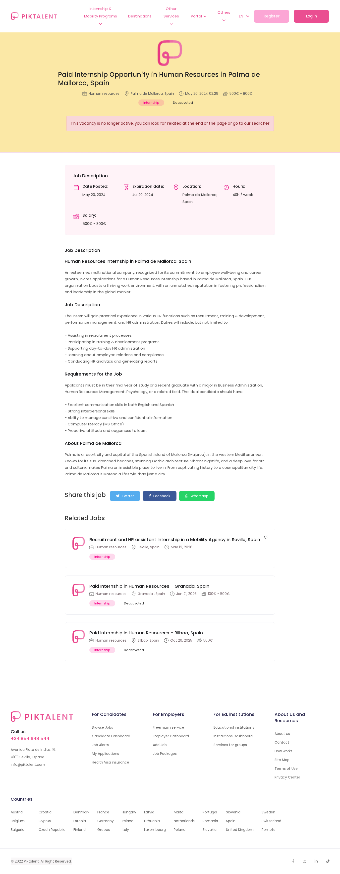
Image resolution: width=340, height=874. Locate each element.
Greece (103, 829)
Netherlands (184, 820)
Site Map (282, 759)
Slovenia (233, 812)
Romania (210, 820)
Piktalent (31, 861)
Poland (179, 829)
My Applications (105, 753)
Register (272, 16)
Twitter (127, 495)
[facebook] (293, 861)
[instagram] (304, 861)
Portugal (210, 812)
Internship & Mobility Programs (100, 12)
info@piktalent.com (28, 764)
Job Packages (165, 753)
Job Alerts (100, 744)
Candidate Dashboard (111, 736)
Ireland (127, 820)
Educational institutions (234, 727)
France (103, 812)
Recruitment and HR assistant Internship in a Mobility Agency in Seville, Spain (174, 539)
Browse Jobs (102, 727)
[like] (266, 537)
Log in (311, 16)
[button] (241, 16)
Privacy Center (287, 777)
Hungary (129, 812)
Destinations (140, 16)
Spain (230, 820)
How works (283, 751)
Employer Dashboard (171, 736)
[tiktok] (327, 861)
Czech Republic (52, 829)
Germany (105, 820)
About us (282, 733)
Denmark (81, 812)
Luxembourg (155, 829)
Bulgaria (17, 829)
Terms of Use (286, 768)
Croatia (45, 812)
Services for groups (230, 744)
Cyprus (45, 820)
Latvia (149, 812)
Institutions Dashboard (233, 736)
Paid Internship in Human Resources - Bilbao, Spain (146, 633)
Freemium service (168, 727)
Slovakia (210, 829)
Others (224, 12)
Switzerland (271, 820)
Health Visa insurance (110, 762)
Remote (269, 829)
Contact (282, 742)
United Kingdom (240, 829)
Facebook (161, 495)
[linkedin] (316, 861)
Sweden (268, 812)
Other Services (171, 12)
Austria (17, 812)
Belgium (18, 820)
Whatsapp (198, 495)
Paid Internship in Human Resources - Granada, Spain (149, 586)
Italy (125, 829)
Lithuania (152, 820)
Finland (79, 829)
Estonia (79, 820)
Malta (178, 812)
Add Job (160, 744)
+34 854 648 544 (30, 738)
